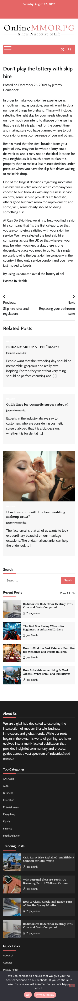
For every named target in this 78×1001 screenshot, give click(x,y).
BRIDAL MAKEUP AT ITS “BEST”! (32, 347)
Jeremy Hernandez (16, 353)
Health (22, 281)
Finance (7, 828)
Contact (7, 962)
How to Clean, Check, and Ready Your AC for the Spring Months (47, 903)
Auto (6, 785)
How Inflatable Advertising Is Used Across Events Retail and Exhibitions (46, 672)
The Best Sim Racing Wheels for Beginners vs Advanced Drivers (43, 627)
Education (8, 800)
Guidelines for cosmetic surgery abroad (37, 404)
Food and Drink (11, 835)
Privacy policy (45, 994)
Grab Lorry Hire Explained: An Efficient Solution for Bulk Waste (48, 859)
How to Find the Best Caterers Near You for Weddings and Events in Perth (49, 650)
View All (65, 593)
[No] (72, 985)
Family (6, 821)
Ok (28, 994)
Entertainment (11, 807)
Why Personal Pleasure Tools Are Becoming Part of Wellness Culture (45, 881)
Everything (9, 814)
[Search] (70, 49)
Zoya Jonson (33, 613)
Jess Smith (32, 635)
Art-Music (8, 778)
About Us (8, 955)
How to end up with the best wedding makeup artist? (35, 514)
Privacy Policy (10, 969)
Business (8, 792)
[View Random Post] (62, 49)
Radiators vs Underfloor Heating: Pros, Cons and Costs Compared (48, 605)
